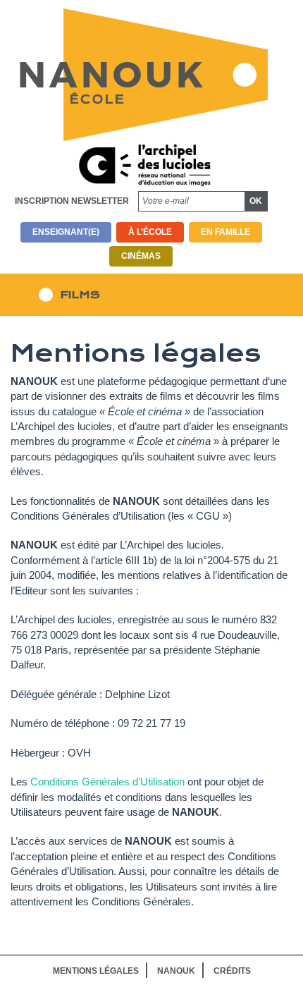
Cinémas (141, 256)
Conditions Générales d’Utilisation (107, 782)
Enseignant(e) (65, 232)
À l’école (150, 232)
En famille (225, 232)
